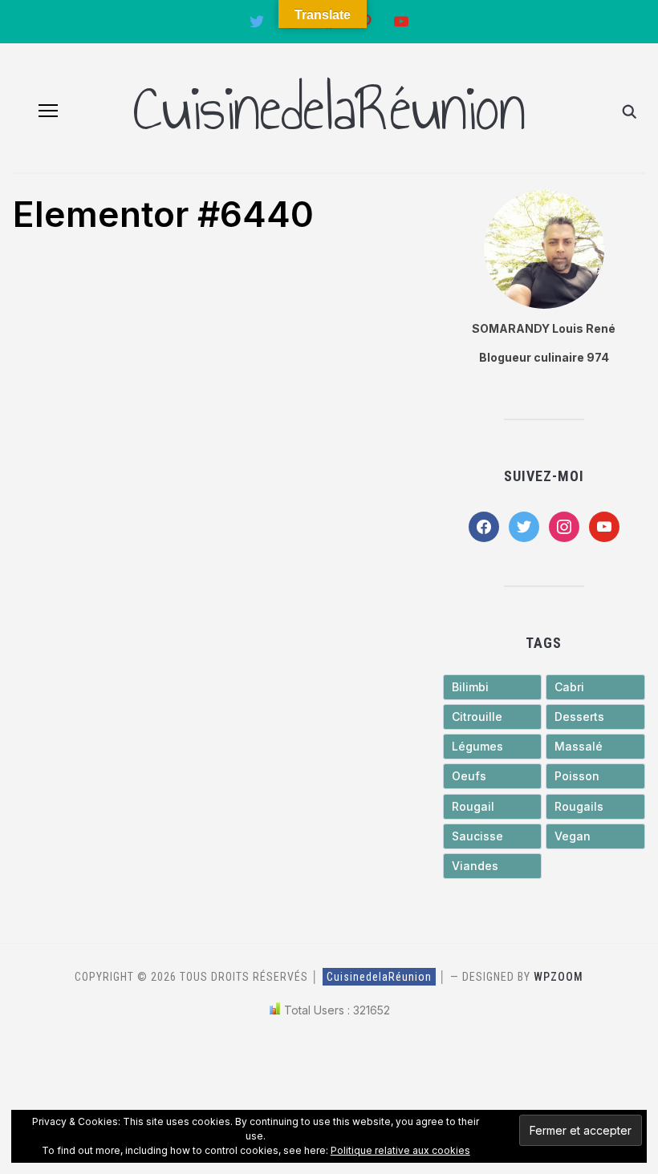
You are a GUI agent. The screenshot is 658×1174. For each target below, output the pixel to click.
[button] (48, 110)
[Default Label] (401, 20)
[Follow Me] (256, 20)
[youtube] (604, 525)
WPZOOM (558, 976)
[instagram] (564, 525)
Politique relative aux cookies (400, 1150)
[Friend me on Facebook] (484, 525)
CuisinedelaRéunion (329, 108)
